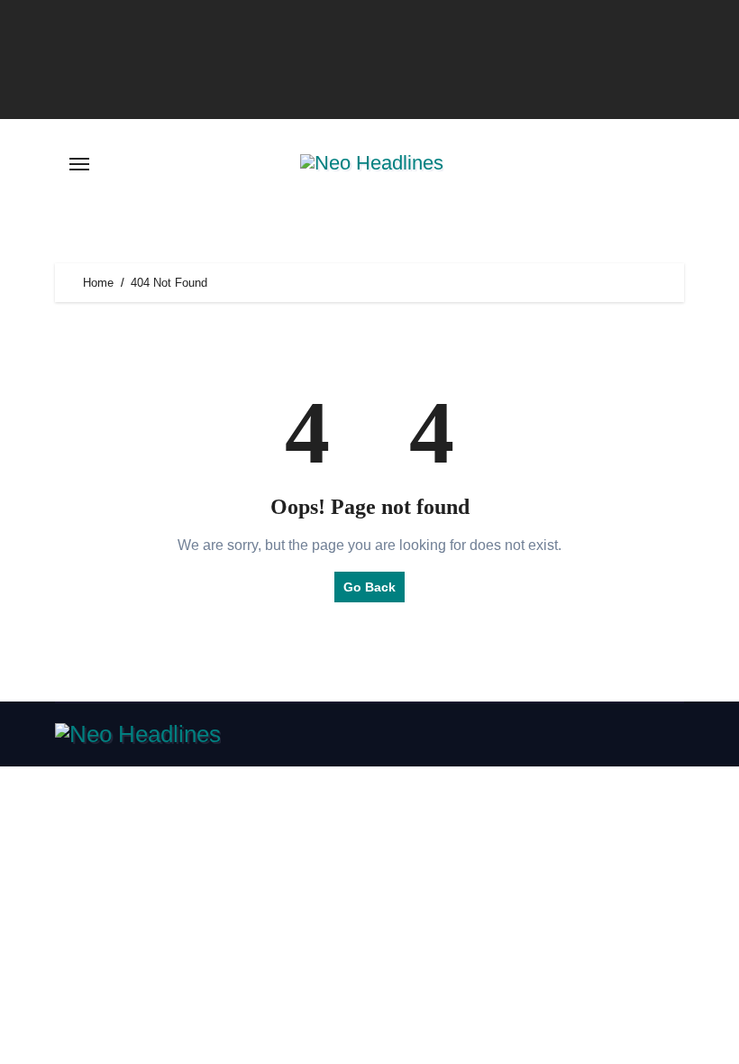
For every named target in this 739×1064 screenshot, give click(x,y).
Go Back (369, 587)
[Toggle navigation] (79, 164)
